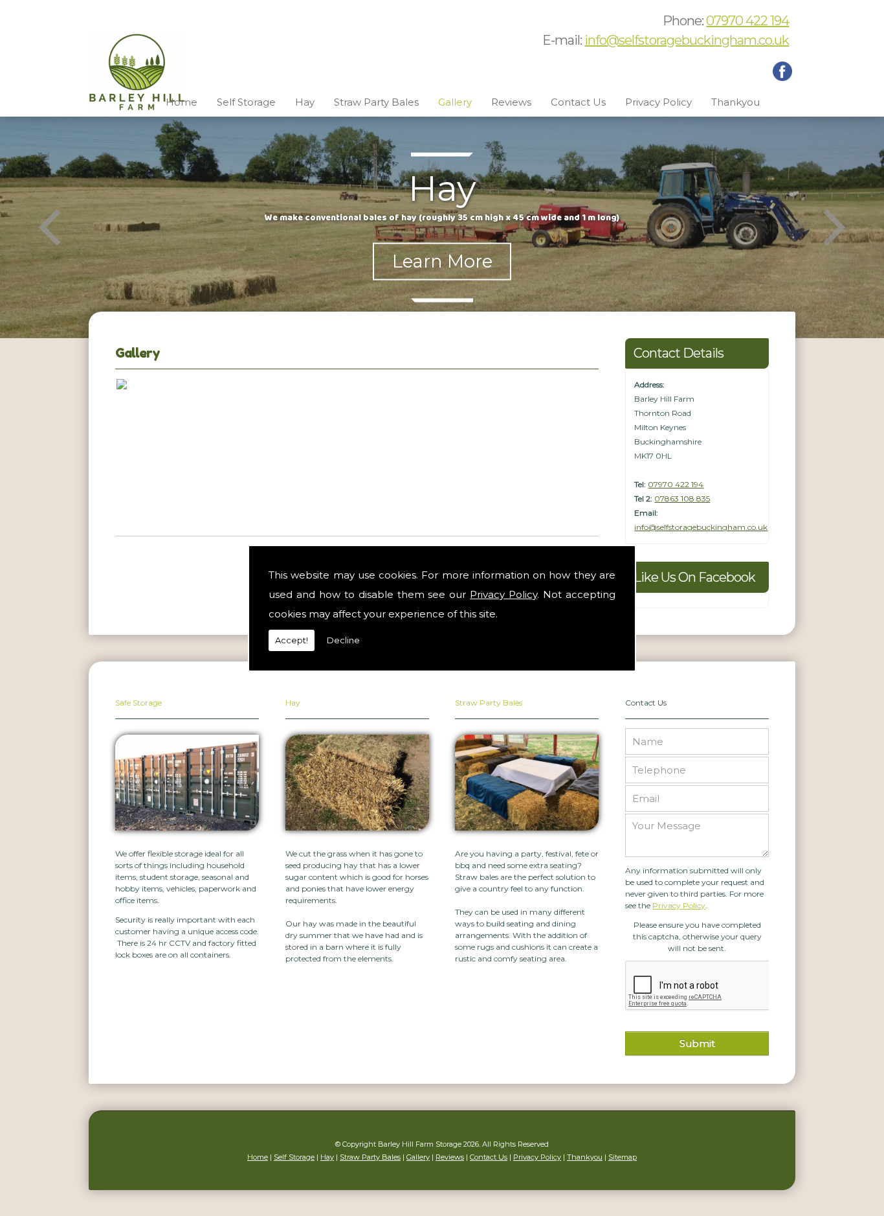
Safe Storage (138, 702)
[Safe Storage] (187, 834)
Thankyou (735, 102)
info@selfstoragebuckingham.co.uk (686, 40)
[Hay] (357, 834)
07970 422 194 (747, 21)
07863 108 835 (682, 498)
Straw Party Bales (376, 102)
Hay (305, 102)
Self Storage (246, 102)
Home (181, 102)
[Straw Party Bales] (527, 834)
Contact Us (578, 102)
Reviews (511, 102)
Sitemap (622, 1157)
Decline (343, 640)
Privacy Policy (503, 594)
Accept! (291, 640)
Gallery (455, 102)
